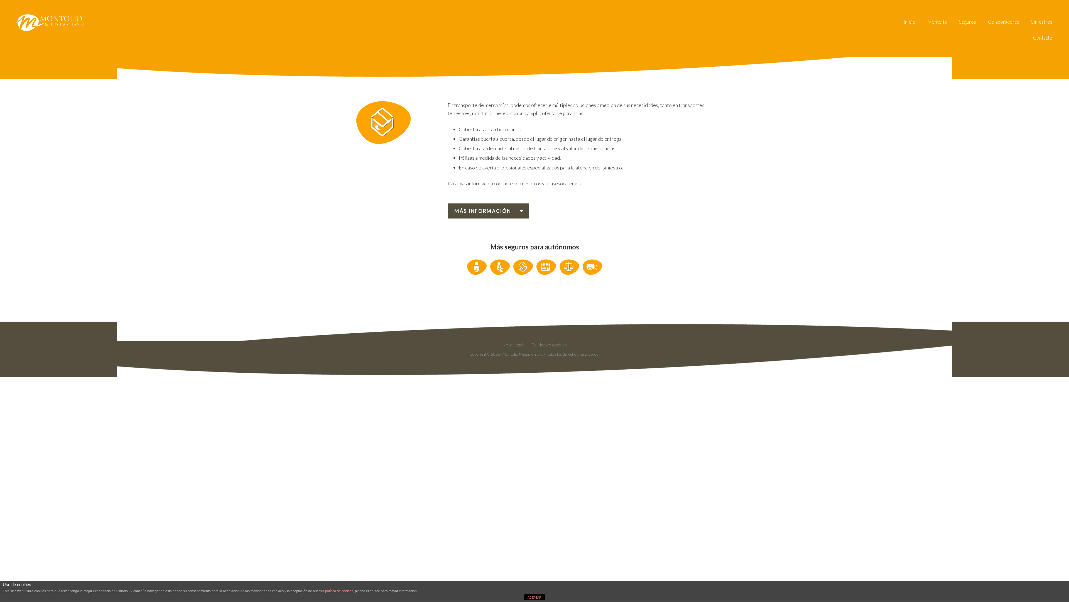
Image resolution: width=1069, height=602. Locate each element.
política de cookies (339, 591)
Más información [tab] (482, 211)
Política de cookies (549, 344)
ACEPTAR (534, 597)
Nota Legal (512, 344)
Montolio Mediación (50, 22)
